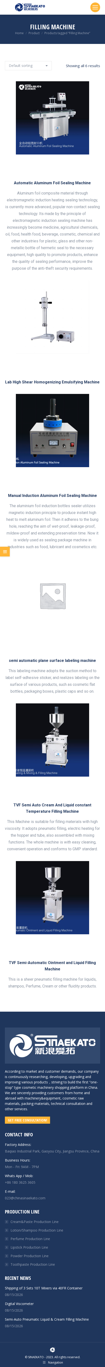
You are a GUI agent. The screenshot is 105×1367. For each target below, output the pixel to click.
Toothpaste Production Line (32, 1264)
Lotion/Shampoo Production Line (36, 1230)
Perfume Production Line (30, 1238)
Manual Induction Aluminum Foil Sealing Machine (52, 495)
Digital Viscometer (19, 1303)
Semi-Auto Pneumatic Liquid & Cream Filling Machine (47, 1319)
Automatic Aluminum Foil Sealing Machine (52, 183)
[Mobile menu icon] (95, 7)
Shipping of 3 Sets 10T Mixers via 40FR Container (44, 1288)
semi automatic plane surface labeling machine (52, 660)
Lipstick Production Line (29, 1247)
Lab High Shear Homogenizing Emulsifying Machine (52, 382)
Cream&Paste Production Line (34, 1221)
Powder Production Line (29, 1256)
